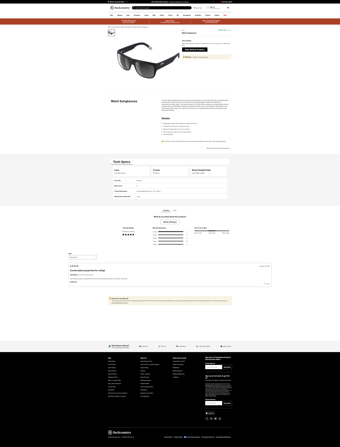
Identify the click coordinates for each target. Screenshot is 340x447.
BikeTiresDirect (177, 371)
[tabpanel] (170, 182)
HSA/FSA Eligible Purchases (117, 396)
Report (268, 284)
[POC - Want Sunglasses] (111, 32)
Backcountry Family (179, 358)
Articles (142, 371)
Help (109, 358)
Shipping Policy (113, 377)
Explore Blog (144, 367)
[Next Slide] (213, 1)
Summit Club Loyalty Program (149, 364)
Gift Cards (111, 390)
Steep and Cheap (178, 364)
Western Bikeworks (179, 374)
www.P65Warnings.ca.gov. (120, 303)
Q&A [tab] (174, 210)
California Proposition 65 (200, 57)
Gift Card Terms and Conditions (117, 393)
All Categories (144, 396)
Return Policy (112, 371)
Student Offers (144, 383)
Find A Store (112, 364)
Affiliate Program (145, 380)
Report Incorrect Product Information (218, 148)
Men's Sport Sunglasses (140, 27)
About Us (143, 358)
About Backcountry (146, 361)
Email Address (210, 363)
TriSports (176, 377)
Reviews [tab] (166, 210)
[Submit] (133, 7)
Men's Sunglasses (126, 27)
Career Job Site (145, 374)
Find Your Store (227, 2)
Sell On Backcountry (146, 386)
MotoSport (176, 367)
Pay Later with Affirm (114, 383)
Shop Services (144, 377)
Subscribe (227, 367)
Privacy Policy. (212, 395)
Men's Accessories (114, 27)
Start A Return (112, 374)
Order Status (112, 367)
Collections (143, 390)
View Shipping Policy (219, 141)
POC (183, 30)
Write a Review (170, 222)
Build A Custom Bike (114, 380)
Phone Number (210, 399)
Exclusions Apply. (209, 385)
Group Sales (112, 386)
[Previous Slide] (126, 1)
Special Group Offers (146, 393)
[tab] (121, 161)
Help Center (111, 361)
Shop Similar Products (195, 49)
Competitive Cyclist (179, 361)
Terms (206, 395)
